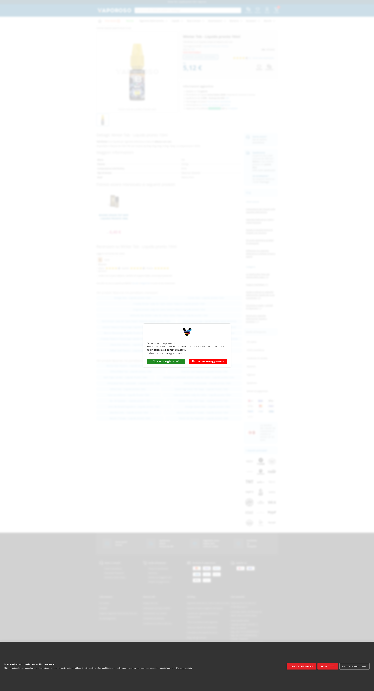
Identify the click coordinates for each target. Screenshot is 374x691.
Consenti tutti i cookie (301, 666)
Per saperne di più (184, 668)
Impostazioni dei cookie (354, 666)
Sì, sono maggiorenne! (166, 361)
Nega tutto (327, 666)
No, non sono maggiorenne (208, 361)
